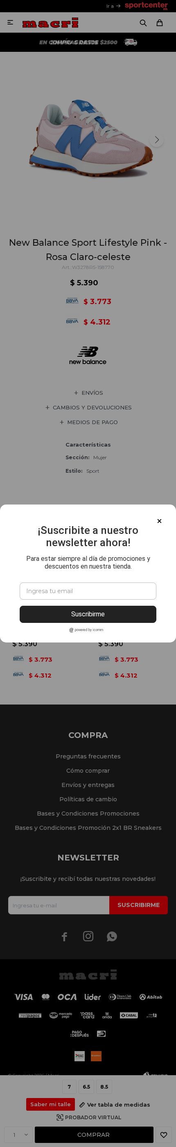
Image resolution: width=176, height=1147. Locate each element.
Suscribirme (88, 614)
